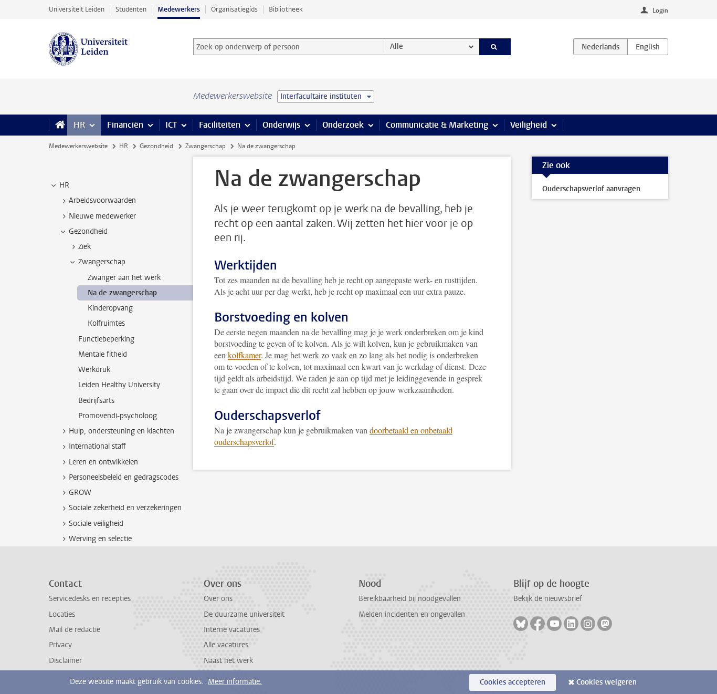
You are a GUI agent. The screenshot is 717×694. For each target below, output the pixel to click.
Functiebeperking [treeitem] (106, 339)
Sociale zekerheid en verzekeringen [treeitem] (125, 508)
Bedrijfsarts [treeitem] (96, 401)
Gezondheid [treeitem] (88, 231)
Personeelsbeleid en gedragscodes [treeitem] (123, 477)
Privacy (60, 645)
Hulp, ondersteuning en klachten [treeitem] (121, 431)
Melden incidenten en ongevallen (411, 614)
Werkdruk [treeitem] (94, 370)
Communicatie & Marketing (437, 124)
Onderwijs (281, 124)
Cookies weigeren (606, 682)
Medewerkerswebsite (78, 146)
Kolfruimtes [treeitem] (106, 323)
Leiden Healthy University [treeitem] (119, 385)
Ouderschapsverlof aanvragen (591, 189)
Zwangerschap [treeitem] (101, 262)
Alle (396, 46)
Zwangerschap (205, 146)
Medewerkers (178, 9)
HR (79, 124)
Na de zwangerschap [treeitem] (122, 293)
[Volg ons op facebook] (537, 623)
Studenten (130, 9)
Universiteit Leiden (76, 9)
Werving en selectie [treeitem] (100, 539)
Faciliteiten (219, 124)
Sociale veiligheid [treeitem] (96, 524)
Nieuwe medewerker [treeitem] (102, 216)
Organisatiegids (234, 9)
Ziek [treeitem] (84, 247)
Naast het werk (228, 661)
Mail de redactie (74, 630)
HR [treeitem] (64, 185)
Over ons (218, 599)
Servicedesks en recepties (90, 599)
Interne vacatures (232, 630)
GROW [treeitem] (80, 493)
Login (660, 10)
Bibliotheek (286, 9)
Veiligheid (528, 124)
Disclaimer (65, 661)
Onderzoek (343, 124)
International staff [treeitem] (97, 446)
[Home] (58, 125)
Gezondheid (156, 146)
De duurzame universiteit (244, 614)
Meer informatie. (235, 682)
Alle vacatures (226, 645)
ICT (171, 124)
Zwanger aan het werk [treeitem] (124, 278)
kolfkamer (244, 354)
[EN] (647, 46)
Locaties (62, 614)
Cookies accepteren (512, 682)
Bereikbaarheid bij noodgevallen (409, 599)
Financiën (125, 124)
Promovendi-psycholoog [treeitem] (117, 416)
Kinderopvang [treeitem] (110, 308)
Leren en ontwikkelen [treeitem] (103, 462)
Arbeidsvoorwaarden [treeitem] (102, 200)
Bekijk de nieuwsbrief (547, 599)
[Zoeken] (495, 46)
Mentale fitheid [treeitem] (102, 354)
